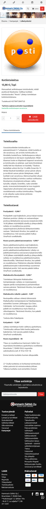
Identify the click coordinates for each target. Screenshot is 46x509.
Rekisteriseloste (8, 487)
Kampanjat (14, 21)
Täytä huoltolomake (32, 415)
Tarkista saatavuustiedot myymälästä (17, 106)
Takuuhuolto (30, 420)
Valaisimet (29, 451)
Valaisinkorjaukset (32, 454)
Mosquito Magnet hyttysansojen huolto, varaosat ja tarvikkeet (33, 464)
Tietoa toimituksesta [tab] (11, 130)
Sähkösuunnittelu (31, 438)
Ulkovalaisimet (7, 425)
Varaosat (5, 428)
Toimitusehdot (7, 485)
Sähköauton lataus (32, 441)
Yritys (4, 477)
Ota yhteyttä (29, 456)
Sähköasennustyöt (32, 433)
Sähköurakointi (30, 436)
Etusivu (4, 21)
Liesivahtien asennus (33, 425)
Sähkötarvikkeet (8, 423)
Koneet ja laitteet (8, 415)
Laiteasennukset (31, 423)
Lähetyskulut (25, 21)
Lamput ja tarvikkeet (9, 418)
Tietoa (27, 449)
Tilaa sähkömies (31, 459)
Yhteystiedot (7, 482)
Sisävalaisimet (7, 420)
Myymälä (5, 480)
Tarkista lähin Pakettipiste (13, 318)
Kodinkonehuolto (31, 418)
